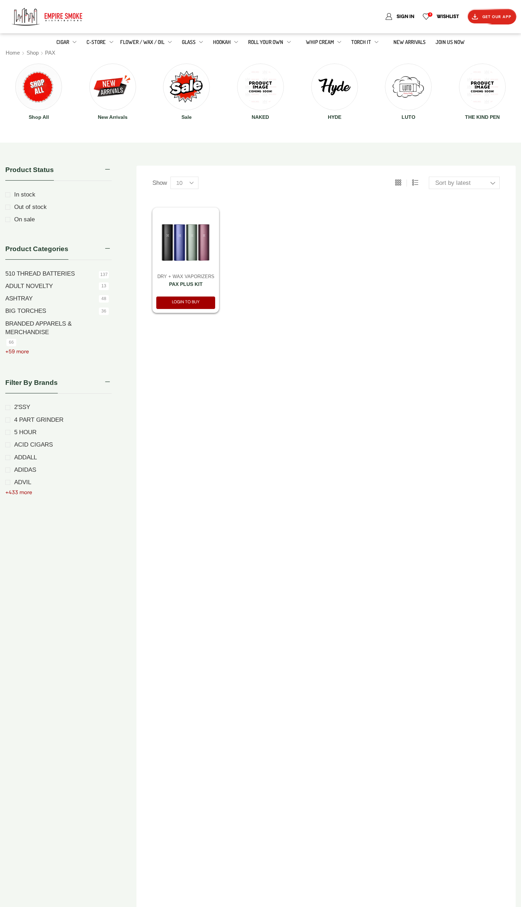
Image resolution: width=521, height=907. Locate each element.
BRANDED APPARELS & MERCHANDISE (38, 328)
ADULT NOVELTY (29, 286)
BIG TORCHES (25, 311)
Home (13, 53)
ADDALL (25, 457)
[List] (415, 183)
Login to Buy (186, 302)
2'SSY (22, 407)
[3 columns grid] (398, 183)
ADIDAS (25, 469)
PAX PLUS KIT (186, 284)
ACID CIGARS (33, 444)
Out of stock (30, 207)
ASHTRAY (19, 298)
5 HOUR (25, 432)
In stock (24, 194)
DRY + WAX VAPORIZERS (185, 276)
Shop (33, 53)
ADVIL (22, 482)
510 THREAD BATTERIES (40, 273)
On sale (24, 219)
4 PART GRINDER (38, 419)
